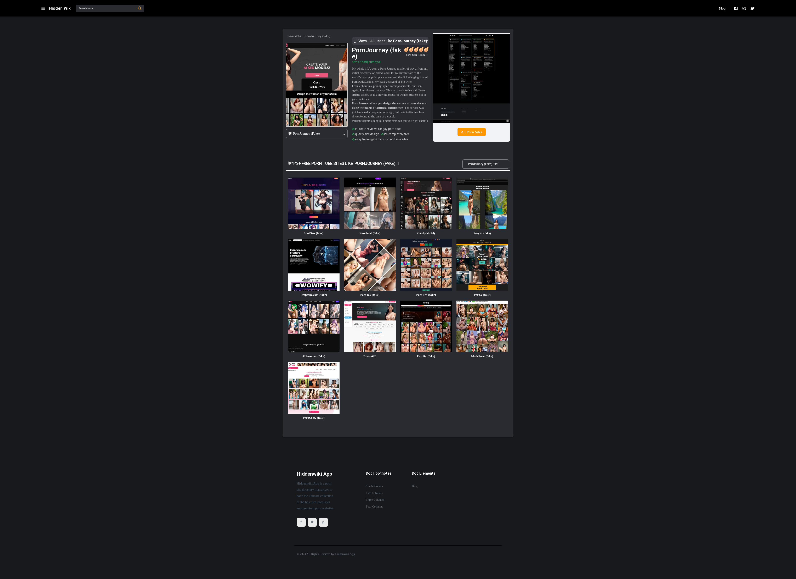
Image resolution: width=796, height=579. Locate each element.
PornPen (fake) (426, 294)
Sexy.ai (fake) (482, 233)
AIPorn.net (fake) (313, 356)
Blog (722, 8)
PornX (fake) (482, 294)
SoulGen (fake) (313, 233)
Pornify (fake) (426, 356)
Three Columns (375, 499)
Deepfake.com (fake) (314, 294)
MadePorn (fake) (482, 356)
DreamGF (369, 356)
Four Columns (374, 506)
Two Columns (374, 493)
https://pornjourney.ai (366, 62)
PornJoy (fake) (370, 294)
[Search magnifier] (139, 8)
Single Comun (374, 486)
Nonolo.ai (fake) (369, 233)
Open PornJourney (316, 84)
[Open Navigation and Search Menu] (43, 8)
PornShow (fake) (314, 417)
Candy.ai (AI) (426, 233)
